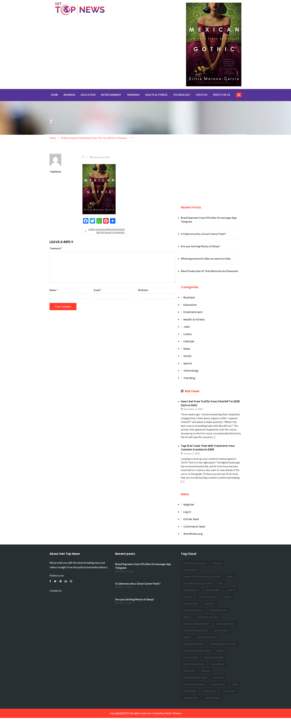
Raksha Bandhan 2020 (195, 677)
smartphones (218, 684)
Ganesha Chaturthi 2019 (196, 623)
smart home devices (193, 684)
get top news (221, 630)
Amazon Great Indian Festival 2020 (201, 576)
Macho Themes (172, 713)
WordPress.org (193, 534)
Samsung (218, 677)
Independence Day (193, 643)
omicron (205, 670)
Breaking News (191, 590)
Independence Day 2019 (223, 643)
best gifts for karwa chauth (197, 583)
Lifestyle (201, 95)
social (235, 684)
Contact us (56, 590)
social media (189, 691)
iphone (220, 650)
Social (187, 356)
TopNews (55, 171)
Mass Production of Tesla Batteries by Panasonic (209, 271)
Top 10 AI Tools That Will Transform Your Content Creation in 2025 (208, 447)
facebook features (193, 610)
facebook (210, 603)
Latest (187, 334)
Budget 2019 (213, 590)
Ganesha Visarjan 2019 (195, 630)
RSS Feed (192, 391)
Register (188, 504)
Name (54, 290)
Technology (181, 95)
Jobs (186, 327)
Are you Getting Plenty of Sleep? (200, 246)
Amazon (217, 563)
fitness (187, 616)
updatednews (212, 697)
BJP (221, 583)
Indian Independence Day (197, 650)
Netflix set (189, 670)
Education (88, 95)
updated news (191, 697)
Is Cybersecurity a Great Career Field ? (203, 233)
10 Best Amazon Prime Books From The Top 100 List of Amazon (106, 231)
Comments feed (194, 526)
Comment (56, 248)
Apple (230, 576)
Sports (187, 363)
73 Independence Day (195, 563)
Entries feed (191, 519)
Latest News (217, 664)
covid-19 (231, 590)
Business (69, 95)
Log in (187, 512)
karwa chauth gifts (214, 657)
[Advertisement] (206, 172)
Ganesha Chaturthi (208, 616)
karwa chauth (190, 657)
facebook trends (218, 610)
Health (186, 637)
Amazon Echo (190, 569)
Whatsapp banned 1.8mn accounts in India (206, 258)
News (186, 349)
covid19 (187, 596)
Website (143, 290)
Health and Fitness (207, 637)
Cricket (227, 596)
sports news (209, 691)
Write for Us (221, 95)
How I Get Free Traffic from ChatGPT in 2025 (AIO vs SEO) (210, 403)
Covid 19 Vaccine (207, 596)
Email (98, 290)
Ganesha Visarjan (225, 623)
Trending (133, 95)
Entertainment (111, 95)
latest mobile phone (193, 664)
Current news (190, 603)
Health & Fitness (156, 95)
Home (54, 95)
